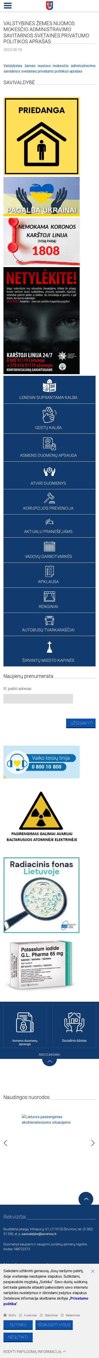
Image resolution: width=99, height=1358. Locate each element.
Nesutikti (18, 1337)
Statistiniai (51, 1315)
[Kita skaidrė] (91, 1141)
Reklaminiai (73, 1315)
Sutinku (18, 1324)
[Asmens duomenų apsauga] (25, 1026)
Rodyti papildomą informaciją (32, 1352)
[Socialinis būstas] (74, 1026)
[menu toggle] (7, 4)
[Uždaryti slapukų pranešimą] (94, 1271)
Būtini (12, 1315)
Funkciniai (30, 1315)
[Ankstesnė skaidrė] (4, 1141)
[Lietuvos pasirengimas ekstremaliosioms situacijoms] (49, 1141)
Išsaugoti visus (54, 1324)
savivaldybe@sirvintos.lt (39, 1234)
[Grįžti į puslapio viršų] (86, 1199)
